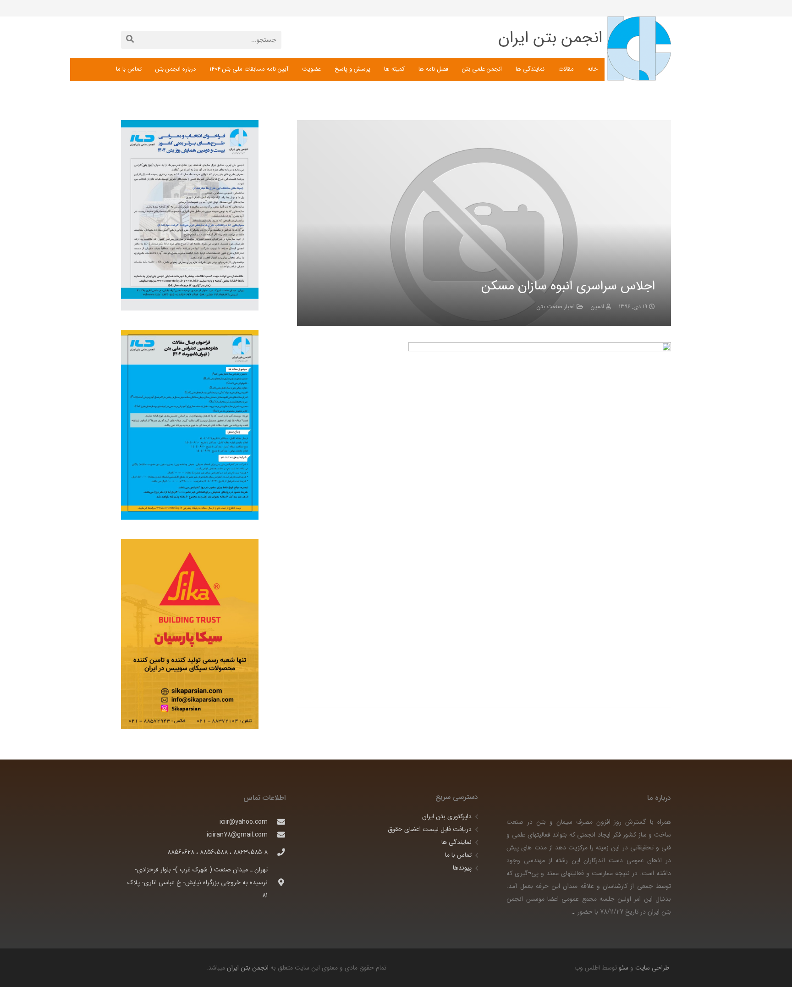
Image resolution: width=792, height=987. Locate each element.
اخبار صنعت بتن (556, 306)
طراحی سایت (651, 968)
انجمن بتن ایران (248, 968)
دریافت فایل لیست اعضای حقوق (430, 829)
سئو (623, 968)
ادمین (597, 306)
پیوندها (462, 868)
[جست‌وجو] (130, 40)
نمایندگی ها (456, 842)
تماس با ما (458, 855)
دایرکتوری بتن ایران (447, 816)
